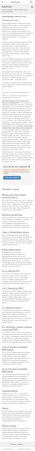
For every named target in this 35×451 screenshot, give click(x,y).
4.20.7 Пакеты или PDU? (13, 288)
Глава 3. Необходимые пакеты (15, 232)
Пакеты (5, 408)
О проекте (13, 444)
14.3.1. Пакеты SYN (11, 270)
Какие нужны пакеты (8, 449)
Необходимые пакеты (11, 249)
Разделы (20, 444)
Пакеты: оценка (9, 425)
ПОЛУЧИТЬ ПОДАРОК (12, 177)
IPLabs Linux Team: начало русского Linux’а (14, 195)
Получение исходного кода (24, 449)
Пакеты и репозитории (12, 214)
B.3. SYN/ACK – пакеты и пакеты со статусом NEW (17, 328)
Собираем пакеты (10, 390)
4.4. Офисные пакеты (11, 307)
